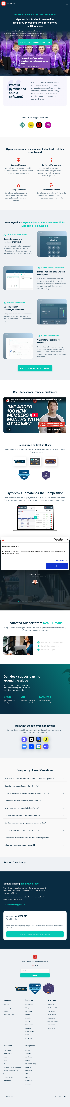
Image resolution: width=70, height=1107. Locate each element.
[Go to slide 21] (50, 601)
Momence (28, 1084)
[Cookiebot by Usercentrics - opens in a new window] (55, 539)
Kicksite (27, 1060)
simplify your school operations (35, 368)
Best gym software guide (10, 1070)
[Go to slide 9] (31, 601)
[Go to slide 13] (37, 601)
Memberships (29, 1004)
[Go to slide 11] (34, 601)
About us (6, 1004)
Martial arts (50, 1004)
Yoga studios (51, 1011)
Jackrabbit (28, 1053)
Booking (27, 1014)
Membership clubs (52, 1008)
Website (27, 1021)
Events (5, 1060)
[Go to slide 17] (44, 601)
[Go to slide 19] (47, 601)
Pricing (5, 1057)
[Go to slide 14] (39, 601)
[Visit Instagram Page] (60, 1096)
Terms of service (8, 1077)
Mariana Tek (28, 1080)
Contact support (8, 1008)
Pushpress (28, 1067)
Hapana (27, 1077)
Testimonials (7, 1050)
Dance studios (51, 1025)
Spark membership (30, 1063)
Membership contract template (12, 1067)
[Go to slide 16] (42, 601)
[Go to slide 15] (41, 601)
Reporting (28, 1028)
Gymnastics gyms (52, 1021)
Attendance (28, 1011)
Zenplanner (28, 1057)
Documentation (7, 1053)
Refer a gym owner (8, 1014)
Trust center (6, 1074)
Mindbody (28, 1050)
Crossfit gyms (51, 1028)
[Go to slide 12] (36, 601)
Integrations (28, 1038)
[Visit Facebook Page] (55, 1096)
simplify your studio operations (35, 42)
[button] (67, 3)
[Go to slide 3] (22, 601)
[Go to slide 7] (28, 601)
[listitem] (34, 571)
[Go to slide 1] (18, 601)
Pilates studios (51, 1014)
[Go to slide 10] (33, 601)
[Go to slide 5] (25, 601)
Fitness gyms (51, 1018)
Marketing (28, 1018)
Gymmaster (28, 1070)
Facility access (29, 1031)
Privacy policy (7, 1080)
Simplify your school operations (35, 934)
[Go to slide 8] (30, 601)
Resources (6, 1011)
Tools (4, 1063)
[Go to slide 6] (26, 601)
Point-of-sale (29, 1025)
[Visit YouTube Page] (65, 1096)
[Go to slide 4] (23, 601)
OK (57, 566)
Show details (60, 560)
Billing (27, 1008)
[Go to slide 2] (20, 601)
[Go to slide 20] (49, 601)
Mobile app (28, 1035)
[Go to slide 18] (45, 601)
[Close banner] (67, 539)
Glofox (27, 1074)
